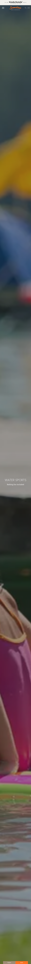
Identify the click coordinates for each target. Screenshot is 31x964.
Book (21, 962)
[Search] (25, 8)
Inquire (9, 962)
